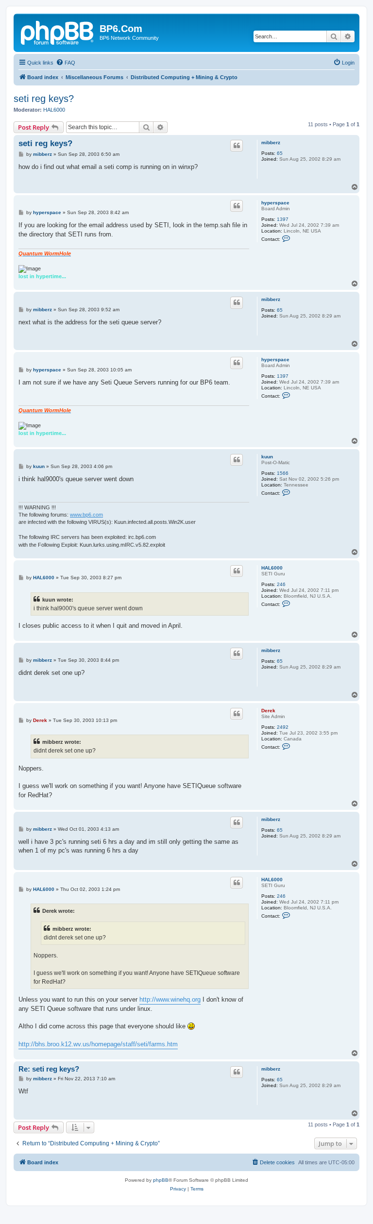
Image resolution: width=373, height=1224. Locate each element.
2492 (282, 727)
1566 (282, 473)
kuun (267, 456)
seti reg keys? (44, 98)
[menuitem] (65, 62)
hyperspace (275, 202)
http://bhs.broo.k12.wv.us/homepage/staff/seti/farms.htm (98, 1044)
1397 (282, 219)
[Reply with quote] (236, 145)
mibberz (270, 142)
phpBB (161, 1180)
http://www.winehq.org (170, 999)
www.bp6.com (86, 515)
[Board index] (58, 31)
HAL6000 (54, 110)
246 (281, 584)
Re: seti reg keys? (48, 1069)
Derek (268, 710)
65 (280, 153)
